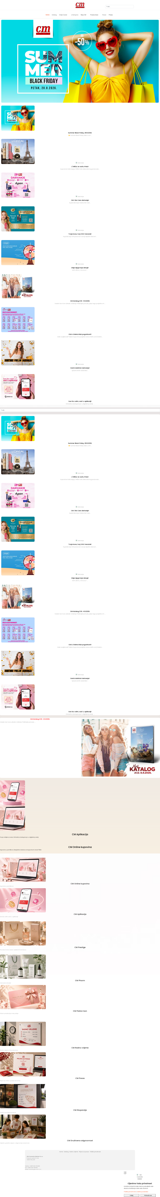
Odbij (131, 1195)
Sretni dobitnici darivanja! (80, 368)
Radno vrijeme (74, 1152)
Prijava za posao (84, 1152)
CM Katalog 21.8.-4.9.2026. (80, 301)
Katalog (54, 15)
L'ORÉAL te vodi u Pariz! (80, 166)
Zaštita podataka (142, 1192)
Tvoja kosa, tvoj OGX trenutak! (80, 234)
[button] (80, 61)
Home (47, 15)
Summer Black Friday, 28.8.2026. (80, 133)
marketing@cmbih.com (34, 1169)
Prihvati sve (148, 1195)
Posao (104, 15)
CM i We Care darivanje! (80, 200)
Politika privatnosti (95, 1152)
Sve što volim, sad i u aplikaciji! (80, 401)
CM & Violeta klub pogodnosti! (80, 334)
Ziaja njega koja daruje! (80, 268)
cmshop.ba (74, 15)
